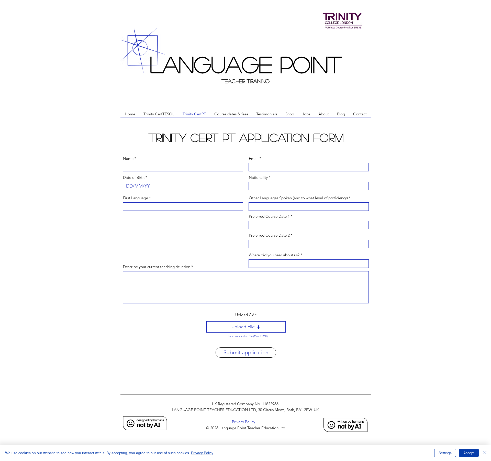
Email (254, 158)
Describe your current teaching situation (156, 267)
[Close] (485, 453)
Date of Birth (133, 177)
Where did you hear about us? (274, 255)
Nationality (258, 177)
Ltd (282, 427)
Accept (468, 452)
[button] (246, 327)
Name (128, 158)
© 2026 (211, 427)
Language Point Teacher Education (249, 427)
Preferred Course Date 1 (269, 216)
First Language (135, 198)
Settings (445, 452)
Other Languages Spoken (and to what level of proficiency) (298, 198)
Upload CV (244, 315)
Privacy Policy (202, 452)
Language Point (246, 64)
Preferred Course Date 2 (269, 235)
